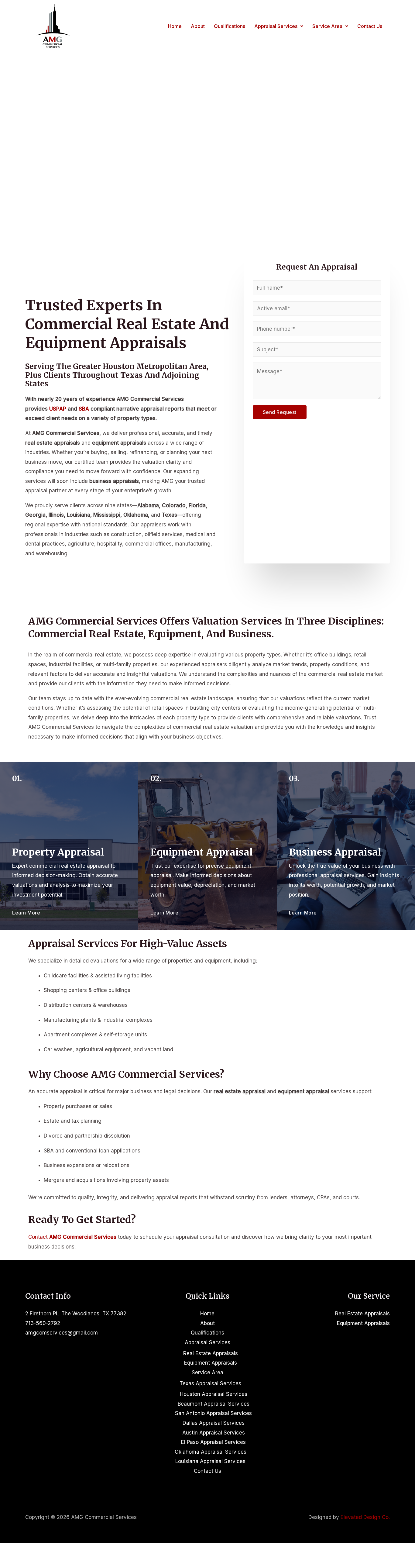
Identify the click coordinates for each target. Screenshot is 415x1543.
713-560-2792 (42, 1323)
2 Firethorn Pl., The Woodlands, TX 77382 (75, 1314)
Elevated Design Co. (365, 1517)
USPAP (57, 409)
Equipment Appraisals (210, 1363)
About (198, 26)
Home (175, 26)
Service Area (327, 26)
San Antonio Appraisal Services (213, 1413)
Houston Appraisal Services (213, 1394)
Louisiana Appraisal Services (210, 1461)
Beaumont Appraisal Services (213, 1404)
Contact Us (369, 26)
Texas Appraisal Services (210, 1383)
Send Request (280, 412)
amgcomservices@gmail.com (61, 1333)
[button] (279, 26)
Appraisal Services (275, 26)
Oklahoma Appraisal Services (210, 1452)
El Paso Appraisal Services (213, 1442)
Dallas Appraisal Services (214, 1423)
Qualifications (229, 26)
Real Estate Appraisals (210, 1353)
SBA (84, 409)
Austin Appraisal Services (213, 1433)
